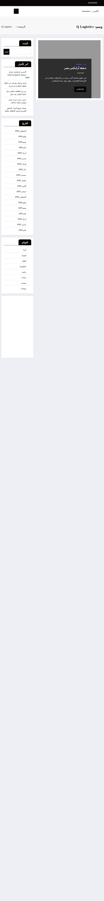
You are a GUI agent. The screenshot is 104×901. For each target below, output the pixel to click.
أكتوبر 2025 (21, 186)
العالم (24, 261)
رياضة (24, 272)
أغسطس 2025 (20, 197)
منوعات (23, 288)
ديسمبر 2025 (21, 175)
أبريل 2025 (22, 219)
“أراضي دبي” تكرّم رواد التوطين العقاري (98, 439)
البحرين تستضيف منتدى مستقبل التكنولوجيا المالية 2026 (18, 74)
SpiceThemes (96, 897)
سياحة (24, 277)
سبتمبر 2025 (21, 191)
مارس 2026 (21, 158)
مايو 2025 (22, 213)
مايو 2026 (22, 147)
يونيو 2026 (22, 142)
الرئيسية (96, 834)
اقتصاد (84, 64)
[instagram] (9, 2)
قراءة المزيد (80, 89)
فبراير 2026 (21, 164)
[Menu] (16, 11)
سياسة (23, 283)
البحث (25, 43)
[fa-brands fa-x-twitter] (16, 2)
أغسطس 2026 (20, 131)
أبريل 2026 (22, 152)
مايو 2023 (22, 230)
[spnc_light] (3, 11)
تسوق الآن (24, 329)
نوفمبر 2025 (21, 180)
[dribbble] (12, 2)
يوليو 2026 (22, 136)
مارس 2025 (21, 224)
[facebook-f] (20, 2)
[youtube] (5, 2)
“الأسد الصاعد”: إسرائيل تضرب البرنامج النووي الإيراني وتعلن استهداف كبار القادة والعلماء (98, 744)
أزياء (24, 250)
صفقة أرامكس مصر (75, 68)
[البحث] (7, 12)
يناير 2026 (22, 169)
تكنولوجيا (23, 266)
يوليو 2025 (22, 202)
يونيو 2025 (22, 208)
